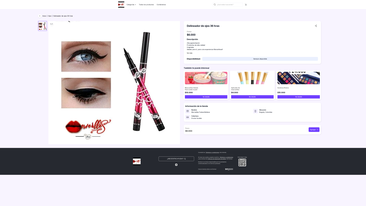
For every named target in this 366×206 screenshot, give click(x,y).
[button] (246, 4)
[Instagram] (176, 164)
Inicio (44, 16)
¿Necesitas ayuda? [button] (175, 159)
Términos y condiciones (212, 152)
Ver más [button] (189, 53)
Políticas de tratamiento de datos (216, 159)
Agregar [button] (313, 130)
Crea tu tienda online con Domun (207, 169)
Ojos (49, 16)
